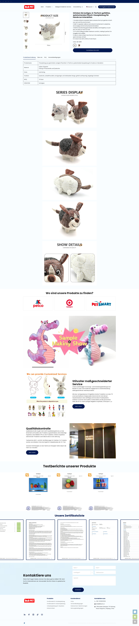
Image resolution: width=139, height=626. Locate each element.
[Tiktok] (8, 1)
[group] (26, 21)
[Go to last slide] (26, 14)
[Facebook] (3, 1)
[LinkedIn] (0, 1)
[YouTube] (11, 1)
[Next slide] (26, 49)
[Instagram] (5, 1)
